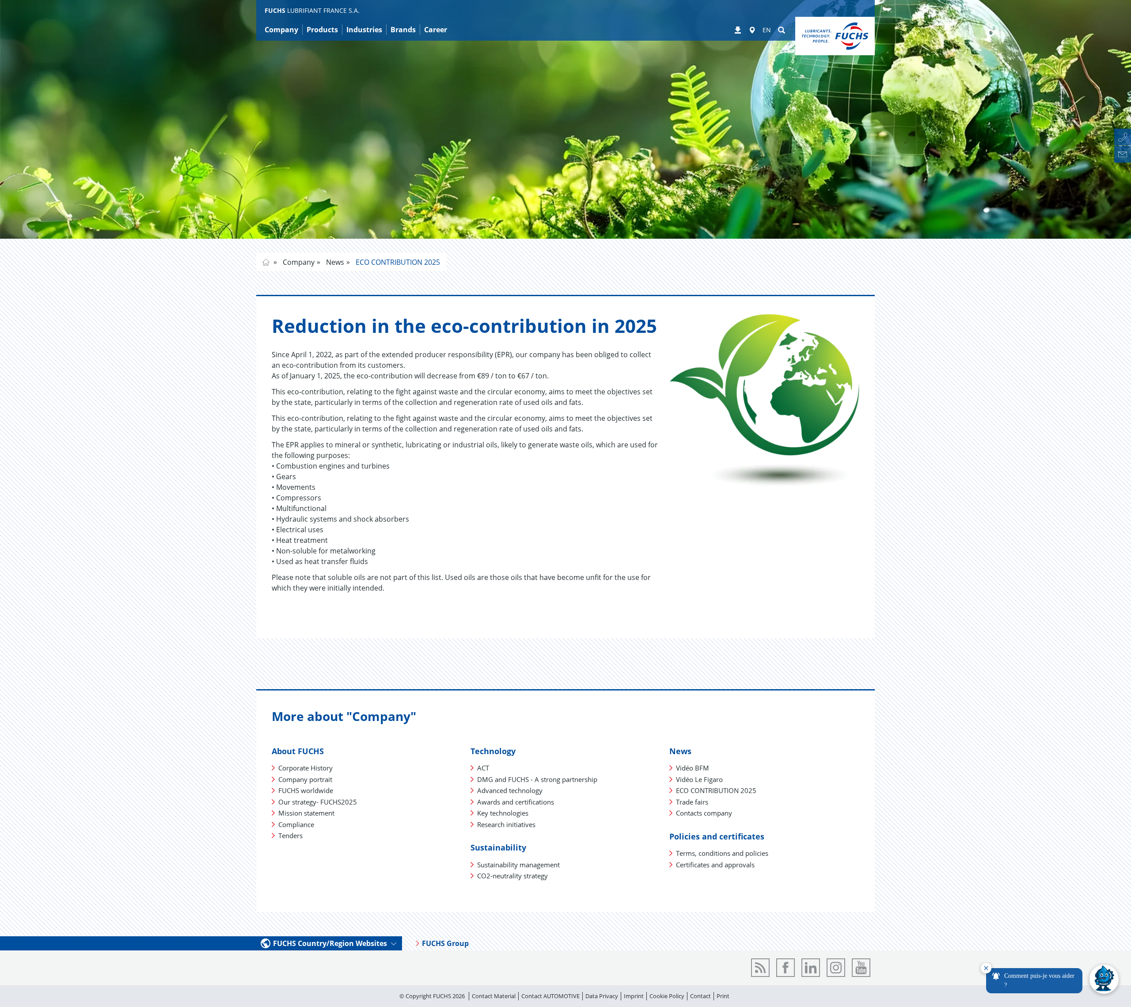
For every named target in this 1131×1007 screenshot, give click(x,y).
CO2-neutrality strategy (512, 875)
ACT (483, 767)
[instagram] (836, 967)
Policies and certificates (716, 836)
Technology (493, 751)
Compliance (296, 824)
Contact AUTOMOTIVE (550, 996)
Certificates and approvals (715, 864)
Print (723, 996)
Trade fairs (692, 801)
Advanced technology (510, 790)
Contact (700, 996)
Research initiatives (506, 824)
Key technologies (502, 813)
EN (767, 30)
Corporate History (305, 767)
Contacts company (704, 813)
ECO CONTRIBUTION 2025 (397, 262)
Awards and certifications (515, 801)
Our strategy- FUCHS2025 (317, 801)
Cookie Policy (666, 996)
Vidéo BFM (692, 767)
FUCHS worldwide (305, 790)
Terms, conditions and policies (722, 853)
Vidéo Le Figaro (699, 779)
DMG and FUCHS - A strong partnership (537, 779)
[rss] (760, 967)
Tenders (290, 835)
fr (266, 262)
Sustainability (498, 847)
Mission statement (306, 813)
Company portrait (305, 779)
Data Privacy (601, 996)
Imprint (634, 996)
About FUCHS (298, 751)
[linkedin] (810, 967)
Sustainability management (518, 864)
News (334, 262)
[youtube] (861, 967)
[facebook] (785, 967)
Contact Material (494, 996)
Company (298, 262)
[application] (1049, 979)
